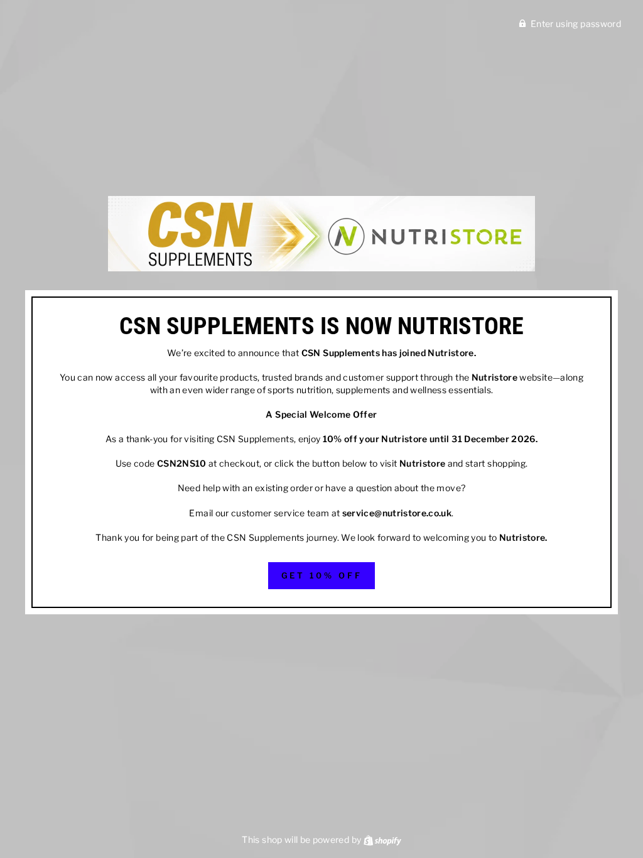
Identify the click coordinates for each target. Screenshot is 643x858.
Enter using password (576, 23)
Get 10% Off (321, 575)
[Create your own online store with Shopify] (382, 839)
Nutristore (451, 352)
